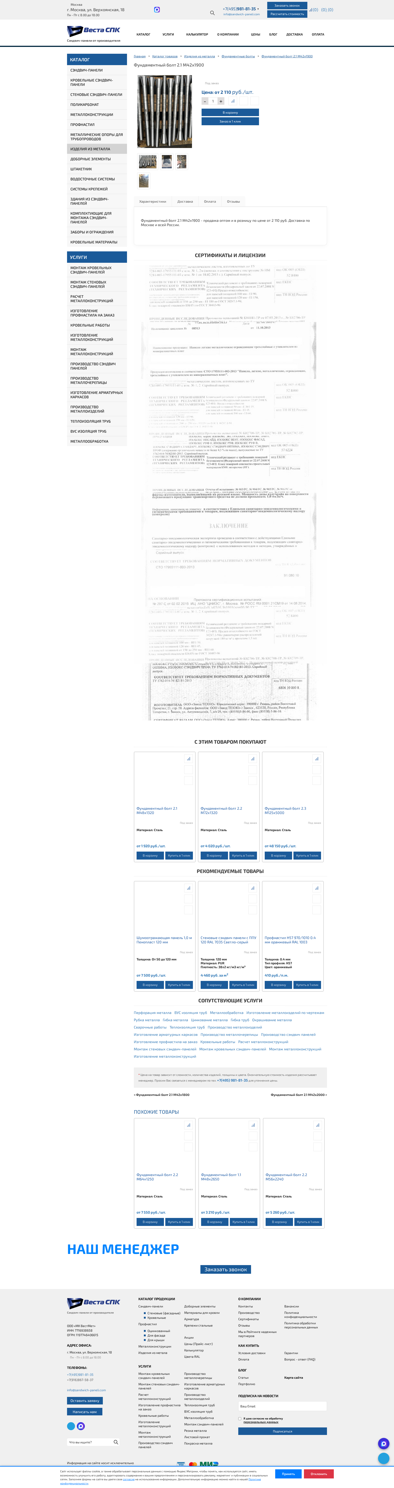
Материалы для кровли (202, 1312)
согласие (129, 1479)
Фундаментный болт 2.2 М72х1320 (221, 810)
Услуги (169, 34)
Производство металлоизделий (87, 409)
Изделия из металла (90, 149)
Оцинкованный (159, 1331)
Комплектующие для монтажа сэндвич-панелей (90, 217)
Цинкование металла (209, 1020)
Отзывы (233, 201)
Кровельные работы (90, 325)
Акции (189, 1337)
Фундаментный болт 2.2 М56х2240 (286, 1176)
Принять (288, 1474)
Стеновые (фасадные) (164, 1313)
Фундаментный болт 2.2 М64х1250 (157, 1176)
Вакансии (291, 1306)
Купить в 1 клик (179, 855)
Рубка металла (147, 1020)
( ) (330, 9)
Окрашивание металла (272, 1020)
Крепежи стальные (198, 1325)
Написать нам (85, 1411)
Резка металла (195, 1430)
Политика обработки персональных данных (301, 1325)
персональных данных (261, 1422)
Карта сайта (293, 1377)
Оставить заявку (84, 1400)
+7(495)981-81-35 (80, 1374)
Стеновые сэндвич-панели (96, 94)
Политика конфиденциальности (300, 1315)
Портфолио (246, 1384)
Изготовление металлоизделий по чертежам (285, 1012)
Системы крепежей (89, 189)
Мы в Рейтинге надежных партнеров (257, 1334)
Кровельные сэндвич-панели (91, 82)
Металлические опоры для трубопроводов (96, 136)
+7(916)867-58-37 (80, 1380)
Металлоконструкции (91, 114)
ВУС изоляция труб (88, 431)
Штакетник (81, 169)
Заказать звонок (287, 5)
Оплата (318, 34)
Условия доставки (251, 1353)
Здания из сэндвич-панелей (89, 201)
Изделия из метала (152, 1353)
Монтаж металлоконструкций (91, 351)
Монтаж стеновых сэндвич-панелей (88, 284)
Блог (273, 34)
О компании (228, 34)
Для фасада (156, 1335)
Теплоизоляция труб (90, 421)
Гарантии (291, 1353)
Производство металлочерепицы (88, 380)
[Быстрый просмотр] (243, 101)
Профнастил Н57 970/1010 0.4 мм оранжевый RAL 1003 (290, 939)
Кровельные (157, 1318)
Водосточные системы (92, 179)
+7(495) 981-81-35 (232, 1080)
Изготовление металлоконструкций (91, 337)
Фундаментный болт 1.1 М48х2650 (221, 1176)
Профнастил (82, 124)
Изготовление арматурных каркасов (96, 394)
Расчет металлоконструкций (91, 298)
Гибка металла (175, 1020)
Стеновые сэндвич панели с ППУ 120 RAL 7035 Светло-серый (228, 939)
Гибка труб (240, 1020)
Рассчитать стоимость (287, 14)
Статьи (243, 1377)
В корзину (230, 112)
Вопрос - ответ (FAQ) (299, 1359)
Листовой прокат (197, 1437)
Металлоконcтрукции (154, 1346)
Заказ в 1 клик (230, 121)
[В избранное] (254, 101)
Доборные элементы (90, 159)
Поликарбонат (84, 104)
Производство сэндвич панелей (93, 366)
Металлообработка (89, 441)
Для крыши (156, 1340)
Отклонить (319, 1474)
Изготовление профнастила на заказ (92, 313)
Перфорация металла (152, 1012)
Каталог (144, 34)
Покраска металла (198, 1443)
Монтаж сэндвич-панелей (203, 1424)
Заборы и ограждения (92, 232)
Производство (249, 1312)
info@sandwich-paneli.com (241, 14)
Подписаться (282, 1431)
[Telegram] (383, 1458)
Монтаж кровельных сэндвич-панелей (90, 269)
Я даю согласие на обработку (263, 1420)
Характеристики (152, 201)
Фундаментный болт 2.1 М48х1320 (157, 810)
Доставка (294, 34)
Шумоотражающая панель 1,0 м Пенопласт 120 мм (164, 939)
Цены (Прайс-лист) (198, 1344)
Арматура (191, 1319)
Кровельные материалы (93, 242)
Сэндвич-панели (86, 70)
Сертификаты (248, 1319)
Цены (255, 34)
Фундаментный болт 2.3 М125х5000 (285, 810)
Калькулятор (197, 34)
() (315, 9)
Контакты (245, 1306)
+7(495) (241, 8)
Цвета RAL (192, 1356)
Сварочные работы (150, 1027)
